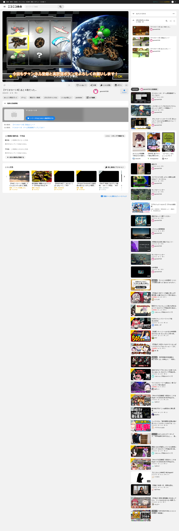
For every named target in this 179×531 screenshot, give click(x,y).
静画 (11, 1)
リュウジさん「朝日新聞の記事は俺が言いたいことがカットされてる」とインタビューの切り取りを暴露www (164, 422)
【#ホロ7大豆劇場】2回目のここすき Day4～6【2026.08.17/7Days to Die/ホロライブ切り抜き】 (164, 461)
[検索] (61, 7)
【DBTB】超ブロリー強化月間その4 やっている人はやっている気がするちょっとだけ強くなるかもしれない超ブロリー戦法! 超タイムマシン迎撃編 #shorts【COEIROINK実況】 (153, 155)
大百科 (28, 1)
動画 (8, 1)
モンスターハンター (158, 190)
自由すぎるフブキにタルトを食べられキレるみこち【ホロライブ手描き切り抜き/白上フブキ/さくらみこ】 (164, 371)
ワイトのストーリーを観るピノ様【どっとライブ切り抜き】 (164, 384)
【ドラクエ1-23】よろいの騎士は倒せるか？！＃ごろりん (163, 178)
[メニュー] (126, 85)
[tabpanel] (154, 306)
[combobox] (41, 7)
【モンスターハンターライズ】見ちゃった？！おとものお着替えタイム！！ (164, 120)
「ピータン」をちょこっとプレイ (168, 154)
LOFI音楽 (155, 267)
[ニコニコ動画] (15, 7)
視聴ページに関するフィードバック (115, 196)
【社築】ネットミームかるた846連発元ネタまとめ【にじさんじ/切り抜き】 (164, 333)
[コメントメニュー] (174, 14)
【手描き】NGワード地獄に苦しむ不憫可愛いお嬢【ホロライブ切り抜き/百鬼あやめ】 (164, 294)
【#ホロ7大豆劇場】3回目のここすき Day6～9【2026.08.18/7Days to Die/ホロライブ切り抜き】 (164, 397)
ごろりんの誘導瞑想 (158, 229)
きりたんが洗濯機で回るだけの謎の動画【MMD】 (138, 155)
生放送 (16, 1)
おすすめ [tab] (135, 89)
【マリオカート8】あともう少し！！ (161, 49)
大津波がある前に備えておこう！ (162, 242)
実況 (32, 1)
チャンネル (22, 1)
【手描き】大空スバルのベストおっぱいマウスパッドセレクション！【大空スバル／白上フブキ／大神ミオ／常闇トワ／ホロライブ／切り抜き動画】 (164, 345)
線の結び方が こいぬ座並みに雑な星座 (163, 409)
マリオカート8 (31, 110)
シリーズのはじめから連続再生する (41, 118)
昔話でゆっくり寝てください (161, 216)
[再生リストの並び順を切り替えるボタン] (166, 21)
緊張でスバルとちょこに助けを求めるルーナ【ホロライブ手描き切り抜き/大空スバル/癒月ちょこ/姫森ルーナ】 (164, 307)
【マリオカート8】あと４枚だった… (161, 27)
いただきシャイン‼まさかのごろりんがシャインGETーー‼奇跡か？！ (164, 107)
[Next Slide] (124, 176)
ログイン (155, 1)
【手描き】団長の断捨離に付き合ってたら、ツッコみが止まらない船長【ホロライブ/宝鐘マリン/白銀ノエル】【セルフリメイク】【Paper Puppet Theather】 (164, 499)
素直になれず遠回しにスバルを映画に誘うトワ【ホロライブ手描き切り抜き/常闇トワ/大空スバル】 (164, 448)
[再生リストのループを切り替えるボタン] (174, 21)
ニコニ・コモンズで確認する (114, 136)
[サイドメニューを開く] (4, 7)
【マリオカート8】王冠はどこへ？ (23, 124)
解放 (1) (154, 164)
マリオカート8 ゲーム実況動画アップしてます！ (28, 127)
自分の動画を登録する (17, 157)
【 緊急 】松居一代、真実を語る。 (163, 485)
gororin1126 (104, 91)
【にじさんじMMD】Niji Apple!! (162, 472)
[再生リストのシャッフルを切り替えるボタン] (170, 21)
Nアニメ (36, 1)
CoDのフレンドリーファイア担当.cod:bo (162, 320)
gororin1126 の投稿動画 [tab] (150, 89)
